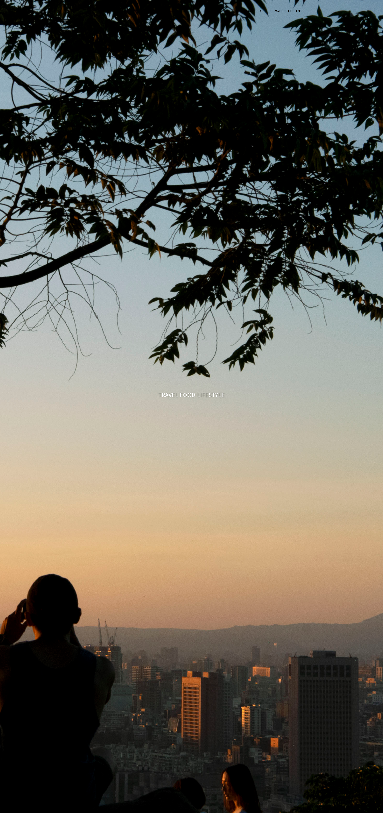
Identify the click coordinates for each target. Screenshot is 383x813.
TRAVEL (277, 11)
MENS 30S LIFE (99, 7)
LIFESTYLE (295, 11)
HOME (233, 11)
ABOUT (248, 11)
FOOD (263, 11)
